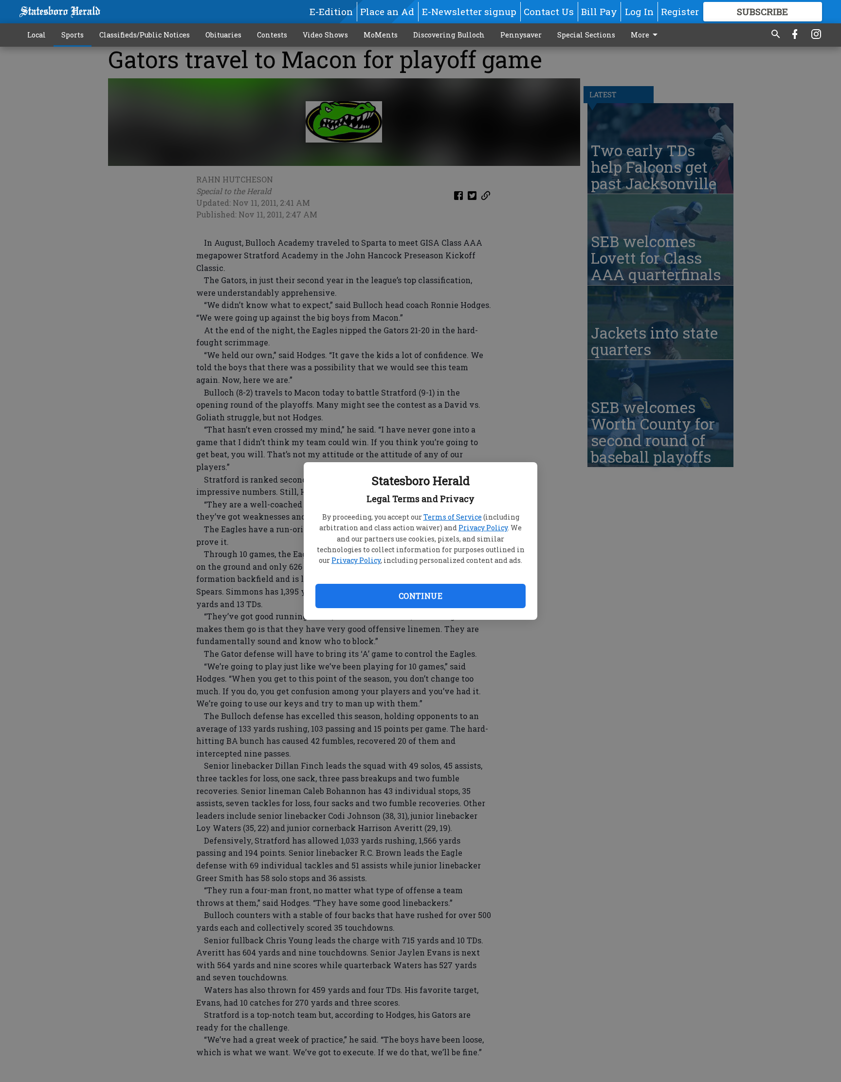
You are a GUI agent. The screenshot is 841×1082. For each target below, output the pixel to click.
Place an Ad (387, 11)
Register (680, 11)
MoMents (381, 34)
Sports (72, 34)
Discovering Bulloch (449, 34)
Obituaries (223, 34)
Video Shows (325, 34)
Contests (272, 34)
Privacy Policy (483, 527)
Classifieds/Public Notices (144, 34)
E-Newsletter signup (469, 11)
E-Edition (331, 11)
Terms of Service (452, 517)
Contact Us (549, 11)
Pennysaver (521, 34)
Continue (420, 596)
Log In (639, 11)
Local (36, 34)
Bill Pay (599, 11)
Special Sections (586, 34)
